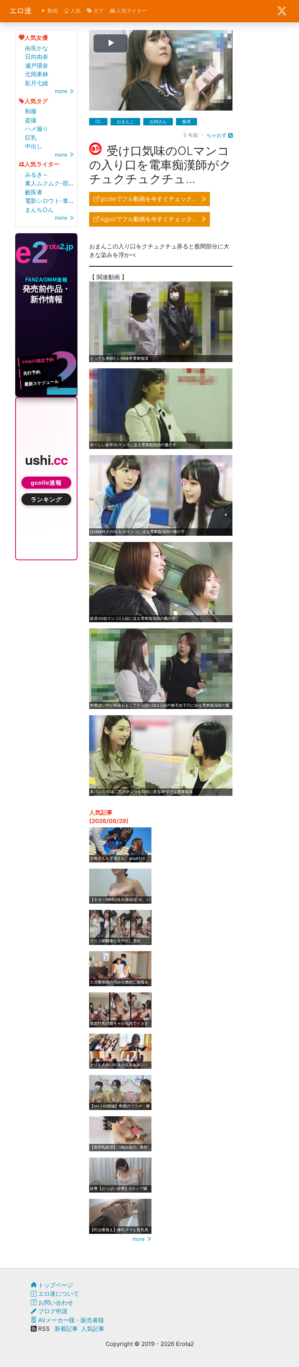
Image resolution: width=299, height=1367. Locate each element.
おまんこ (125, 121)
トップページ (55, 1285)
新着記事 (66, 1328)
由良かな (36, 48)
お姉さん (158, 121)
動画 (52, 10)
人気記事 (92, 1328)
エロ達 (20, 10)
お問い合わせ (55, 1302)
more (62, 91)
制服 (31, 111)
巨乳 (31, 137)
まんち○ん (39, 209)
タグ (98, 10)
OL (98, 121)
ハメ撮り (36, 128)
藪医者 (33, 192)
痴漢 (186, 121)
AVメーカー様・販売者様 (70, 1320)
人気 (75, 10)
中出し (33, 146)
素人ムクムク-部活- (51, 183)
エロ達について (58, 1293)
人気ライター (131, 10)
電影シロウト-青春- (51, 200)
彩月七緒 (36, 83)
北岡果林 (36, 74)
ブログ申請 (52, 1311)
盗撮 (31, 120)
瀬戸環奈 (36, 65)
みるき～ (36, 174)
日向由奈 (36, 56)
